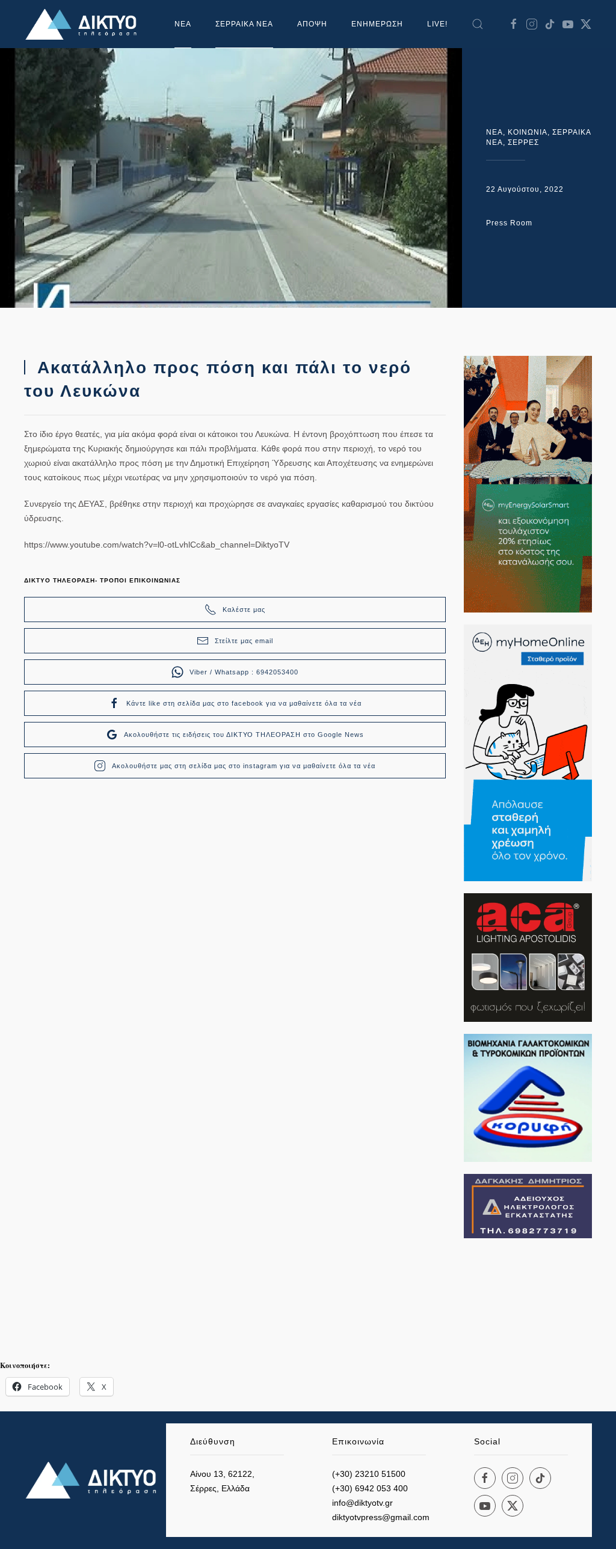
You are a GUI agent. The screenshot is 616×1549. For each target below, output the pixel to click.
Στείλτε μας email (244, 640)
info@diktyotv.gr (362, 1503)
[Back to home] (84, 24)
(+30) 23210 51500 (368, 1474)
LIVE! (437, 24)
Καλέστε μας (244, 609)
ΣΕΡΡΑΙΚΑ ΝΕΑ (244, 24)
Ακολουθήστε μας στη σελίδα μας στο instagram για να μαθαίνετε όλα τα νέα (243, 765)
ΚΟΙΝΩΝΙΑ (527, 132)
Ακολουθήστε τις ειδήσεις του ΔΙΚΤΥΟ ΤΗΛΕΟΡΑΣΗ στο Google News (244, 734)
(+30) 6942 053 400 (370, 1488)
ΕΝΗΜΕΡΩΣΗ (377, 24)
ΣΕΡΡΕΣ (523, 142)
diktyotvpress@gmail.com (381, 1517)
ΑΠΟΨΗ (312, 24)
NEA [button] (182, 24)
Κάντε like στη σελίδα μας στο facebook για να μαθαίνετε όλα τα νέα (244, 703)
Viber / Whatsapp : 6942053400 (243, 672)
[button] (478, 24)
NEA (494, 132)
